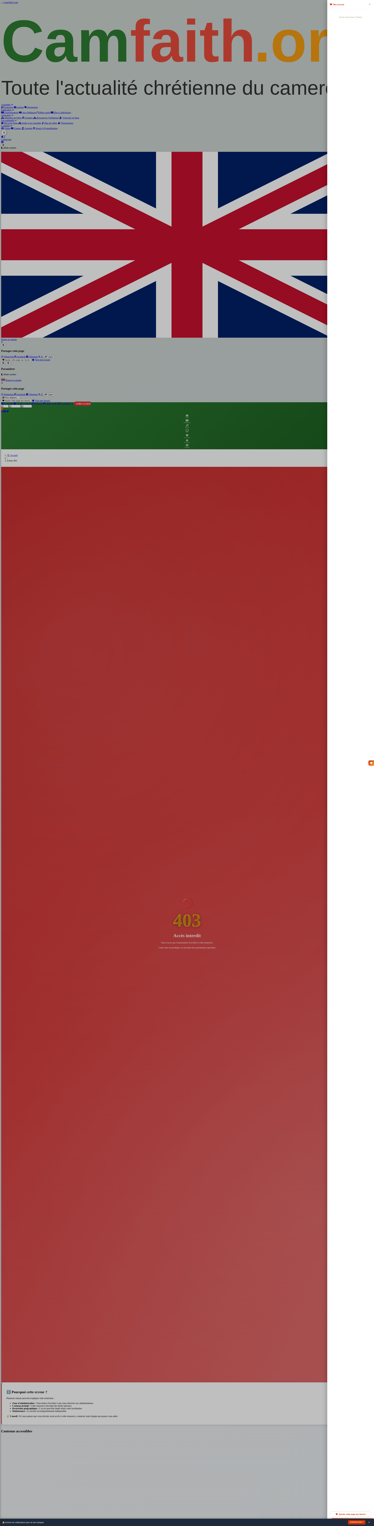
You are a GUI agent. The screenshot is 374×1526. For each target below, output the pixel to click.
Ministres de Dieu (12, 118)
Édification (6, 110)
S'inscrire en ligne (70, 118)
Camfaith (5, 125)
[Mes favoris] (371, 763)
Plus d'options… (12, 398)
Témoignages (66, 123)
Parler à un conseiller (31, 123)
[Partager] (3, 345)
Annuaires (6, 115)
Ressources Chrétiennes (47, 118)
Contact (17, 128)
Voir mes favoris (42, 360)
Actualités (6, 104)
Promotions (32, 107)
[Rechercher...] (4, 133)
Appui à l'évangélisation (46, 128)
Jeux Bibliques (29, 112)
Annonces (8, 107)
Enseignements (11, 112)
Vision (7, 128)
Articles (20, 107)
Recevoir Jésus (11, 123)
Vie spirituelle (7, 120)
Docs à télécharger (62, 112)
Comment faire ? (357, 1522)
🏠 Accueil (12, 455)
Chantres (28, 118)
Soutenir (28, 128)
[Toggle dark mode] (2, 151)
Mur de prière (50, 123)
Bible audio (44, 112)
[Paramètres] (3, 145)
